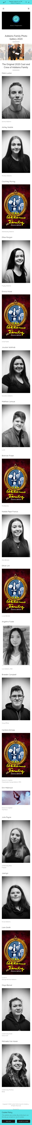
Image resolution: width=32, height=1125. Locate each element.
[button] (3, 8)
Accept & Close (23, 1121)
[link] (28, 8)
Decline (8, 1121)
